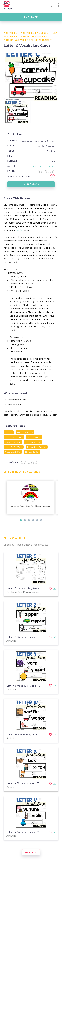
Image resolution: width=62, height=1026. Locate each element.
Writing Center (34, 437)
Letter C (8, 432)
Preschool (50, 146)
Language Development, (38, 141)
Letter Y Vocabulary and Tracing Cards (30, 685)
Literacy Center (32, 452)
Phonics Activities (33, 442)
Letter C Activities (25, 432)
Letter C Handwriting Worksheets (27, 588)
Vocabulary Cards (12, 442)
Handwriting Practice (36, 447)
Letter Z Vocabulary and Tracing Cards (30, 637)
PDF (53, 156)
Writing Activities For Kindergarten (28, 40)
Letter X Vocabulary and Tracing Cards (30, 783)
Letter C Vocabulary (14, 437)
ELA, (24, 141)
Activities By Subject (35, 33)
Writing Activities (33, 36)
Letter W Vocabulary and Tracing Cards (30, 734)
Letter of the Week (13, 447)
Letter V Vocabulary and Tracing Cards (30, 832)
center (19, 230)
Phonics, (53, 141)
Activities (10, 33)
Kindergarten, (40, 146)
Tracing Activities (12, 452)
